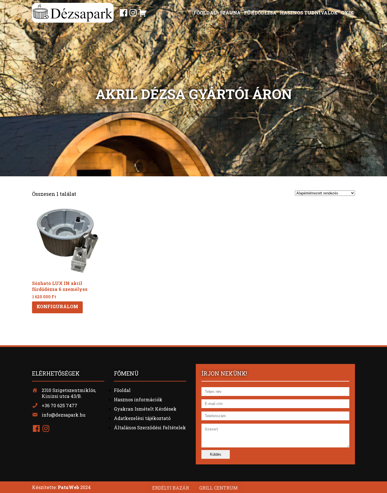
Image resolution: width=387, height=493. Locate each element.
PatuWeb (68, 487)
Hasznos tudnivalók (309, 13)
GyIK (347, 13)
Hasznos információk (138, 399)
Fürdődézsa (260, 13)
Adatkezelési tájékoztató (142, 418)
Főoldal (205, 13)
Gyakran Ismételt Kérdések (145, 409)
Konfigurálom (57, 306)
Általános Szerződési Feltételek (150, 427)
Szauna (230, 13)
